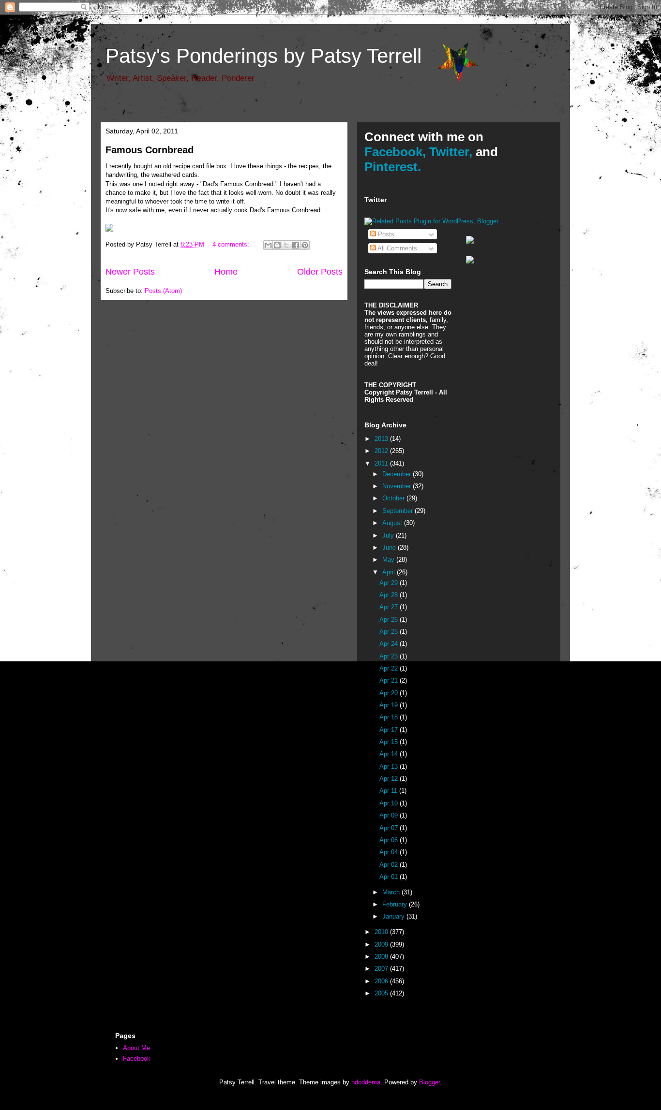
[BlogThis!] (277, 245)
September (398, 510)
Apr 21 (389, 680)
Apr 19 (389, 705)
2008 (382, 956)
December (397, 474)
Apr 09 (389, 815)
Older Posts (320, 272)
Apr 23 (389, 656)
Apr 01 (389, 876)
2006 (382, 981)
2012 (382, 450)
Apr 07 (389, 828)
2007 (382, 968)
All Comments (396, 248)
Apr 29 (389, 582)
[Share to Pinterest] (305, 245)
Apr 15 (389, 741)
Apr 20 (389, 693)
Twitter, (450, 152)
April (389, 572)
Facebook (136, 1058)
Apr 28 (389, 595)
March (392, 892)
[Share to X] (286, 245)
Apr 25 (389, 631)
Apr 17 (389, 729)
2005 (382, 993)
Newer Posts (130, 272)
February (395, 904)
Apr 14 (389, 754)
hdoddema (365, 1082)
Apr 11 (389, 790)
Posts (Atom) (163, 290)
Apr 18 (389, 717)
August (393, 522)
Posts (385, 234)
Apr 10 (389, 803)
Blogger (429, 1082)
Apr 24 (389, 643)
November (397, 486)
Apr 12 (389, 778)
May (389, 559)
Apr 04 (389, 852)
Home (226, 272)
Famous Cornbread (149, 150)
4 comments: (231, 244)
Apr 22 (389, 668)
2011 (382, 463)
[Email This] (268, 245)
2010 (382, 931)
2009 (382, 944)
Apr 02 (389, 864)
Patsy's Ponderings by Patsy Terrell (263, 55)
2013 (382, 438)
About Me (136, 1048)
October (394, 498)
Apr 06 (389, 840)
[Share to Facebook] (295, 245)
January (394, 916)
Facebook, (395, 152)
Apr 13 (389, 766)
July (389, 535)
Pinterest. (392, 167)
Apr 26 (389, 619)
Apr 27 (389, 607)
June (390, 547)
